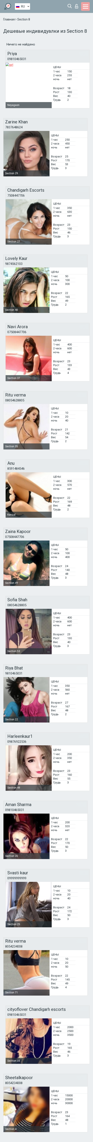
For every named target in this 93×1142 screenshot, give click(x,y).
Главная (9, 19)
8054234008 (13, 946)
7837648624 (13, 127)
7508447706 (16, 195)
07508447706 (16, 332)
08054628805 (14, 400)
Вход (77, 5)
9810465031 (13, 673)
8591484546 (16, 469)
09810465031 (16, 59)
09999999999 (16, 878)
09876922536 (16, 742)
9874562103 (13, 264)
